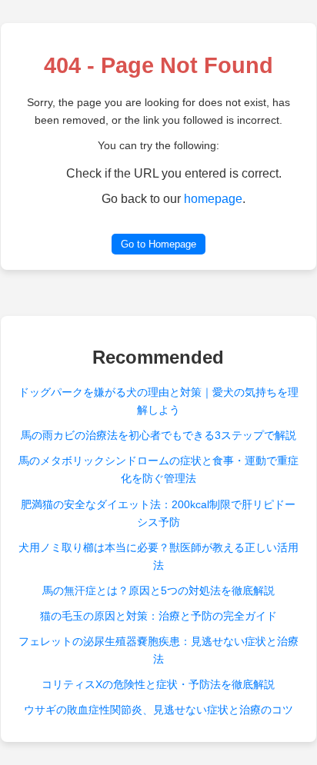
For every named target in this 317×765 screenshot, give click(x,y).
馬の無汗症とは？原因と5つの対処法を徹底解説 (158, 590)
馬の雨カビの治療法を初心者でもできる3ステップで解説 (158, 435)
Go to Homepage (158, 244)
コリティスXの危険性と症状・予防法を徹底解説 (158, 684)
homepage (213, 198)
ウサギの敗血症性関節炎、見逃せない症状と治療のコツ (158, 709)
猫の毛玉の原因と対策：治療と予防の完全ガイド (158, 616)
